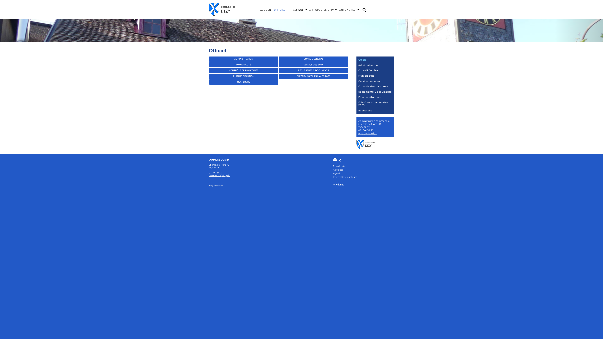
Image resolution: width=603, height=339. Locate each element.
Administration (243, 58)
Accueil (266, 9)
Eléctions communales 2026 (313, 76)
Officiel (279, 9)
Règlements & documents (313, 70)
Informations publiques (345, 177)
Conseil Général (313, 58)
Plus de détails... (367, 133)
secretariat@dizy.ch (219, 175)
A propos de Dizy (321, 9)
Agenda (337, 173)
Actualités (347, 9)
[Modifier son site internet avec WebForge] (338, 185)
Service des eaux (313, 64)
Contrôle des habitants (243, 70)
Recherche (243, 81)
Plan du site (339, 166)
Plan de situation (243, 76)
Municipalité (243, 64)
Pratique (297, 9)
